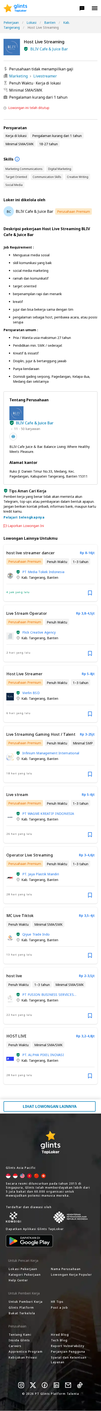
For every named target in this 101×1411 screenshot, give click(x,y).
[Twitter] (33, 1385)
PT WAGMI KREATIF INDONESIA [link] (48, 813)
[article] (50, 573)
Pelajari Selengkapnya (24, 517)
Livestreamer (45, 76)
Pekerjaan (11, 22)
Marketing (18, 76)
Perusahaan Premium (73, 211)
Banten (49, 22)
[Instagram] (21, 1385)
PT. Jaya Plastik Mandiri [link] (40, 874)
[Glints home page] (15, 8)
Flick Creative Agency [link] (39, 632)
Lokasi (31, 22)
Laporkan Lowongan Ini (26, 526)
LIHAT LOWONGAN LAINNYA (50, 1106)
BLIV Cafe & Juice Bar (49, 49)
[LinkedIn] (56, 1385)
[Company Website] (13, 436)
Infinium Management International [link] (50, 753)
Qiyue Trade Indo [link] (36, 934)
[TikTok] (80, 1385)
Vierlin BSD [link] (31, 693)
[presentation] (15, 8)
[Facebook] (44, 1385)
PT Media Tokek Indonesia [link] (43, 572)
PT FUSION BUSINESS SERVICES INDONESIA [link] (48, 994)
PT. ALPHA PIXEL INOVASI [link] (43, 1055)
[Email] (68, 1385)
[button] (82, 8)
